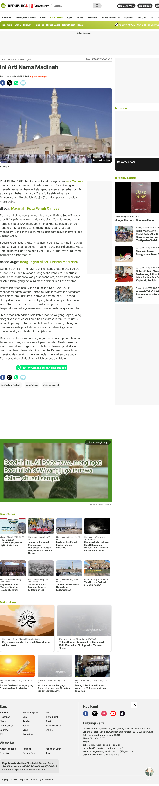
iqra (70, 17)
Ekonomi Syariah (26, 17)
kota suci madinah (51, 385)
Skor (47, 712)
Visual (26, 730)
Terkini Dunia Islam (125, 177)
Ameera (4, 712)
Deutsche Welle (126, 6)
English (49, 730)
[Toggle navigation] (3, 5)
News (3, 721)
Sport (48, 721)
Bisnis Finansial (111, 17)
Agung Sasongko (38, 76)
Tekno (26, 725)
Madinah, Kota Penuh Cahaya (35, 208)
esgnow (129, 17)
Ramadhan (28, 734)
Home (3, 59)
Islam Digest (68, 24)
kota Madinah (74, 181)
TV (152, 17)
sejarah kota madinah (11, 385)
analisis (92, 17)
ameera (6, 17)
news (80, 17)
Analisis (26, 721)
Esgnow (4, 730)
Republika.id (145, 6)
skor (43, 17)
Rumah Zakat (53, 24)
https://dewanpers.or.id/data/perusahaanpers (25, 769)
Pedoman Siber (53, 748)
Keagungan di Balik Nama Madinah (48, 262)
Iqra (25, 717)
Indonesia (7, 24)
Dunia (18, 24)
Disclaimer (5, 753)
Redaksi (27, 748)
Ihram (80, 24)
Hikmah (27, 24)
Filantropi (39, 24)
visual (142, 17)
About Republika (8, 748)
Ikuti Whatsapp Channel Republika (44, 367)
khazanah (56, 17)
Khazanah (12, 59)
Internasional (6, 725)
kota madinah (32, 385)
